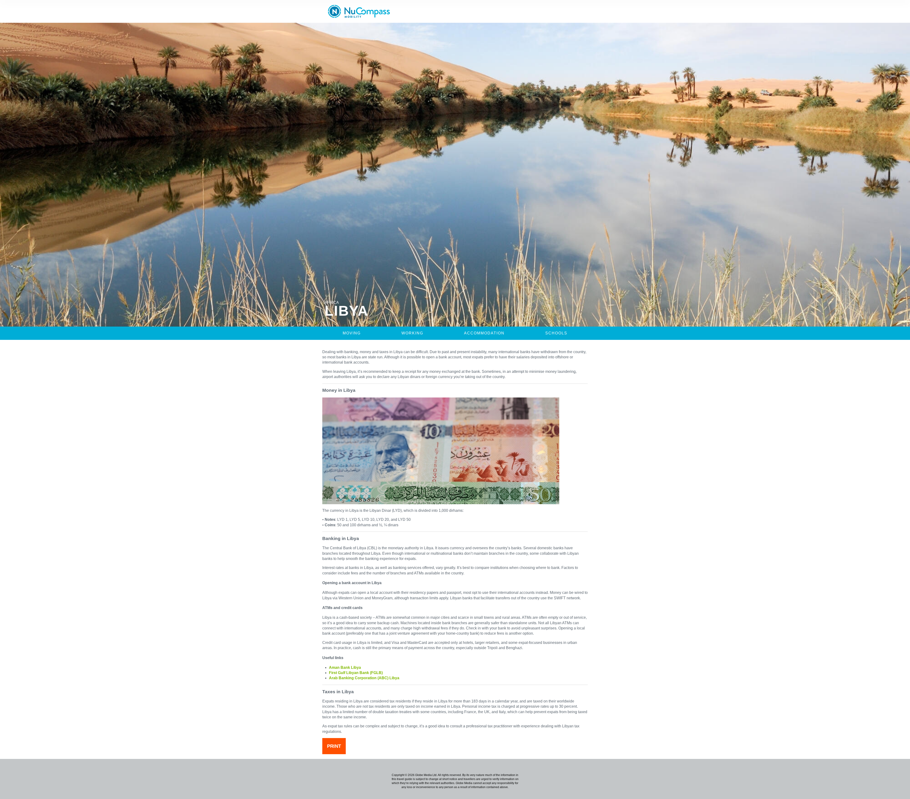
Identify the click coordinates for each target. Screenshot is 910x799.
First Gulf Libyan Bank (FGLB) (356, 673)
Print (334, 746)
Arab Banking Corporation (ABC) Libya (364, 678)
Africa (332, 302)
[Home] (361, 11)
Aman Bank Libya (345, 667)
